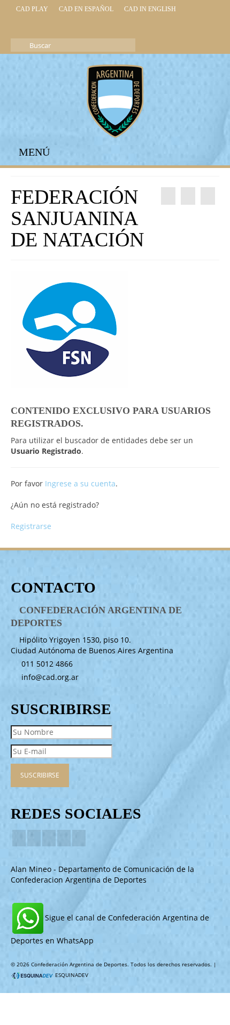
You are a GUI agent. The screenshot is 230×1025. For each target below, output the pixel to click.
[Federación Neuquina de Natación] (168, 196)
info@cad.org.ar (49, 677)
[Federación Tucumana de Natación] (208, 196)
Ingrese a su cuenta (80, 483)
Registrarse (31, 526)
